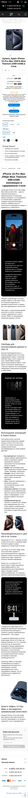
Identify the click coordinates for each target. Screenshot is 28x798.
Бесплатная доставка (11, 153)
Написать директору (14, 789)
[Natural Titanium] (4, 140)
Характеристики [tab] (11, 168)
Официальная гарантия (12, 148)
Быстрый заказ (14, 111)
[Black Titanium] (16, 140)
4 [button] (17, 55)
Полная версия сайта (14, 793)
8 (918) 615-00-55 (15, 775)
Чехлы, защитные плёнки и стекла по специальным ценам (15, 156)
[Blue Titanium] (8, 140)
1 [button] (10, 55)
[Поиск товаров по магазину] (19, 14)
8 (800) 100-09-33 (14, 8)
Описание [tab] (4, 168)
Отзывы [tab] (19, 168)
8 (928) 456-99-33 (14, 6)
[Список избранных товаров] (22, 2)
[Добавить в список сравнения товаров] (5, 70)
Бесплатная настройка (11, 159)
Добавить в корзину (14, 105)
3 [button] (15, 55)
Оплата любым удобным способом (15, 151)
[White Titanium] (12, 140)
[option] (14, 39)
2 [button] (13, 55)
